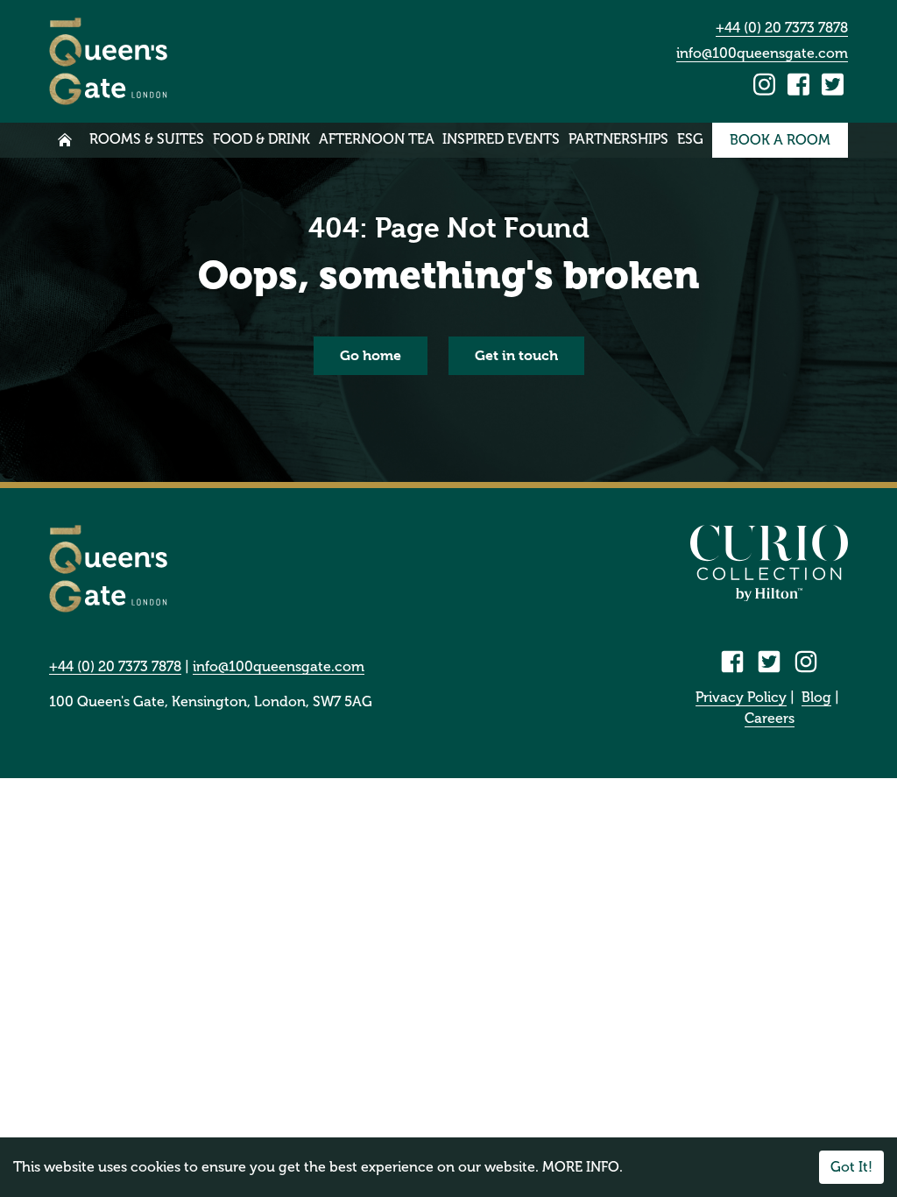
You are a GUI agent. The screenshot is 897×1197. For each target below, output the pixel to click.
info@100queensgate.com (762, 53)
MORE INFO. (582, 1166)
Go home (370, 355)
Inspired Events (501, 139)
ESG (690, 139)
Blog (816, 697)
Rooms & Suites (146, 139)
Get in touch (516, 355)
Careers (770, 718)
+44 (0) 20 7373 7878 (782, 27)
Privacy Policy (741, 697)
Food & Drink (261, 139)
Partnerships (618, 139)
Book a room (780, 139)
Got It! (851, 1166)
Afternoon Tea (376, 139)
